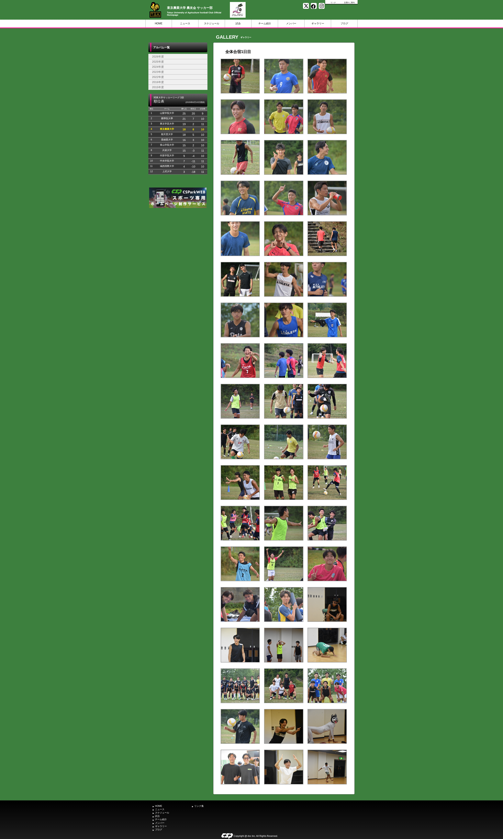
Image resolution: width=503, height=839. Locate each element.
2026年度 (158, 56)
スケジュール (211, 23)
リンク (333, 3)
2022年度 (158, 77)
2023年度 (158, 71)
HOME (158, 23)
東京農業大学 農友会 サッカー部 (190, 7)
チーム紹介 (264, 23)
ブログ (344, 23)
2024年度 (158, 66)
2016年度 (158, 82)
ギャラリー (317, 23)
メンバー (291, 23)
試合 (238, 23)
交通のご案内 (349, 3)
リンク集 (199, 806)
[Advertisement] (177, 238)
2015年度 (158, 87)
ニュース (185, 23)
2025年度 (158, 61)
